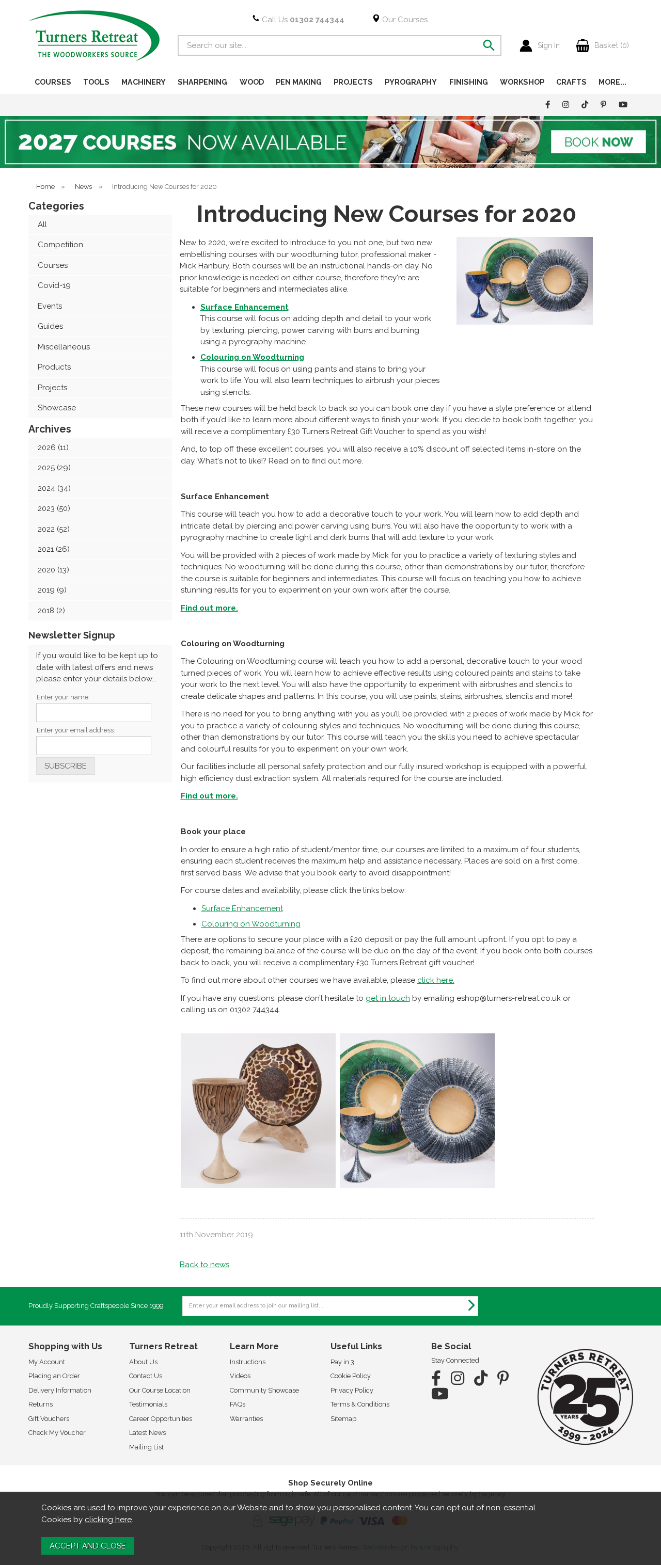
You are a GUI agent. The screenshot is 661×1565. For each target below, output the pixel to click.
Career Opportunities (160, 1419)
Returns (40, 1404)
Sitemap (343, 1419)
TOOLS (96, 82)
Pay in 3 (342, 1362)
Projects (52, 387)
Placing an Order (54, 1376)
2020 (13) (53, 569)
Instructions (247, 1362)
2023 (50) (54, 508)
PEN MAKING (299, 82)
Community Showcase (264, 1390)
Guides (50, 326)
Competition (60, 244)
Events (50, 306)
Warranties (246, 1419)
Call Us (302, 19)
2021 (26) (54, 549)
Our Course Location (160, 1390)
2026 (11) (53, 447)
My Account (46, 1362)
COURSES (53, 82)
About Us (143, 1362)
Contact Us (145, 1376)
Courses (53, 265)
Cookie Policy (350, 1376)
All (42, 224)
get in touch (388, 998)
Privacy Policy (351, 1390)
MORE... (612, 82)
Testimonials (148, 1404)
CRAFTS (571, 82)
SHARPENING (202, 82)
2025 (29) (54, 467)
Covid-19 (54, 285)
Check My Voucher (57, 1432)
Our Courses (404, 19)
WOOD (252, 82)
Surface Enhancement (244, 307)
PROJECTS (353, 82)
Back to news (204, 1264)
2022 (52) (54, 529)
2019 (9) (52, 590)
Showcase (57, 407)
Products (54, 367)
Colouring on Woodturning (251, 924)
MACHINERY (143, 82)
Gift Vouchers (48, 1419)
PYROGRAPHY (411, 82)
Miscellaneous (64, 347)
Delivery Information (59, 1390)
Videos (240, 1376)
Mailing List (146, 1447)
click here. (435, 980)
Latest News (147, 1432)
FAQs (237, 1404)
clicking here (108, 1519)
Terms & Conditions (359, 1404)
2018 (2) (51, 610)
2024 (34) (54, 488)
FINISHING (468, 82)
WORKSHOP (522, 82)
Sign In (549, 45)
